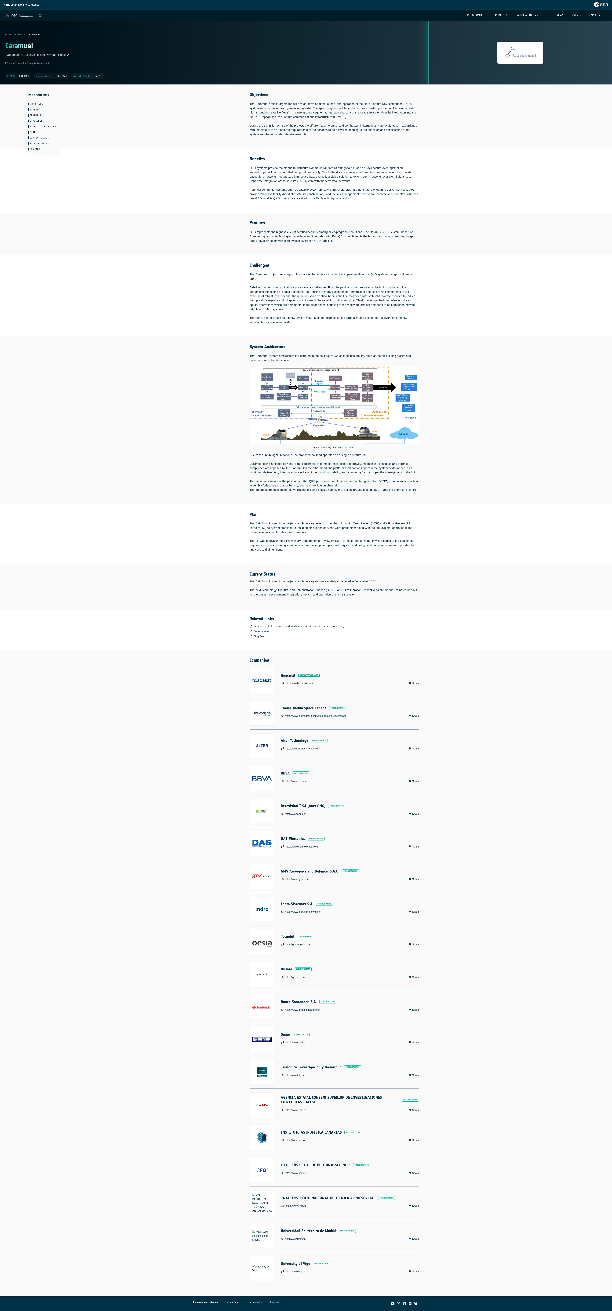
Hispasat (288, 675)
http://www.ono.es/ (295, 814)
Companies (36, 149)
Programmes (475, 15)
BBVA (285, 773)
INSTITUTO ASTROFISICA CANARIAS (311, 1132)
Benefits (35, 109)
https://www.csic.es (295, 1110)
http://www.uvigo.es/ (296, 1271)
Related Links (38, 143)
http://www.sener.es (296, 1042)
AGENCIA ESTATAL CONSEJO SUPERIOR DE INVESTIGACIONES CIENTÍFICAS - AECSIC (331, 1099)
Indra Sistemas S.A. (297, 904)
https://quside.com (295, 977)
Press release (261, 631)
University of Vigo (295, 1263)
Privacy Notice (233, 1302)
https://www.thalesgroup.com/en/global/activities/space (315, 716)
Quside (286, 969)
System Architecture (43, 126)
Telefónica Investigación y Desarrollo (311, 1067)
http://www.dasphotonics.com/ (301, 846)
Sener (285, 1034)
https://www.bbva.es (296, 781)
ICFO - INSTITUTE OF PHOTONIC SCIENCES (316, 1165)
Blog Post (259, 636)
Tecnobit (288, 936)
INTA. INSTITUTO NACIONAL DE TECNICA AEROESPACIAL (328, 1198)
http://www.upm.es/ (295, 1239)
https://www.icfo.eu (295, 1173)
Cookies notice (255, 1302)
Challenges (37, 121)
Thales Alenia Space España (304, 708)
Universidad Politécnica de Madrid (308, 1231)
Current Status (39, 137)
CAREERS (594, 15)
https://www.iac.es (295, 1140)
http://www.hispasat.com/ (299, 683)
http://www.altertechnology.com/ (303, 748)
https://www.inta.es (295, 1206)
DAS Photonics (293, 838)
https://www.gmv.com (297, 879)
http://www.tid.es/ (294, 1075)
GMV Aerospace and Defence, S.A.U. (310, 871)
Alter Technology (294, 740)
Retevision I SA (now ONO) (303, 806)
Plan (33, 132)
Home (8, 34)
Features (35, 115)
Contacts (274, 1302)
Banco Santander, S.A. (299, 1002)
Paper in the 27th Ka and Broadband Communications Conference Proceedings (299, 626)
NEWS (560, 15)
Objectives (36, 104)
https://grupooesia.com (297, 944)
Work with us (526, 15)
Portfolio (502, 15)
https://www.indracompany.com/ (303, 911)
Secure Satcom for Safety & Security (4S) (28, 63)
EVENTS (576, 15)
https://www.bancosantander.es (302, 1009)
